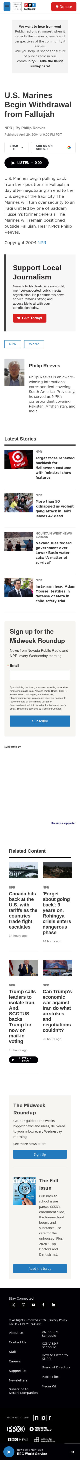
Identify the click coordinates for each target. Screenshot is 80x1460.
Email (14, 665)
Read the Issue (40, 1268)
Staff (12, 1352)
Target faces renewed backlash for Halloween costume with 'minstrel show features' (55, 468)
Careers (15, 1361)
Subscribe (40, 720)
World (34, 344)
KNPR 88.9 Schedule (50, 1334)
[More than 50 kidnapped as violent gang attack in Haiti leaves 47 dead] (18, 502)
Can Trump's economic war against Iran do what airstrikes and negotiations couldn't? (57, 1011)
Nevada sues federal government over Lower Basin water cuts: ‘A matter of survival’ (54, 553)
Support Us (17, 1371)
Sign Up (40, 1154)
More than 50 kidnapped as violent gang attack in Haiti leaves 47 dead (55, 508)
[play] (9, 1452)
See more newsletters (29, 1143)
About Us (16, 1333)
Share (14, 147)
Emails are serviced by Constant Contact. (39, 708)
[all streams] (74, 1451)
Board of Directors (56, 1367)
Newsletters (18, 1380)
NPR (42, 242)
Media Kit (49, 1386)
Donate (66, 7)
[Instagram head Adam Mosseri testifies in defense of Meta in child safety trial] (18, 587)
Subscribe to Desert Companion (23, 1391)
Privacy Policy (57, 1320)
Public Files (50, 1377)
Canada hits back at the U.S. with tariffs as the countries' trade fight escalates (23, 910)
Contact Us (17, 1342)
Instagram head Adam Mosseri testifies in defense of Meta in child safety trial (55, 593)
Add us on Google (44, 147)
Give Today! (32, 318)
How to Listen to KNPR (55, 1357)
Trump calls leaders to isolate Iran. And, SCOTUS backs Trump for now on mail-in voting (22, 1016)
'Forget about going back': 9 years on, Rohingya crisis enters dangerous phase (57, 913)
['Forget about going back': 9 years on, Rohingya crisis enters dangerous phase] (57, 870)
